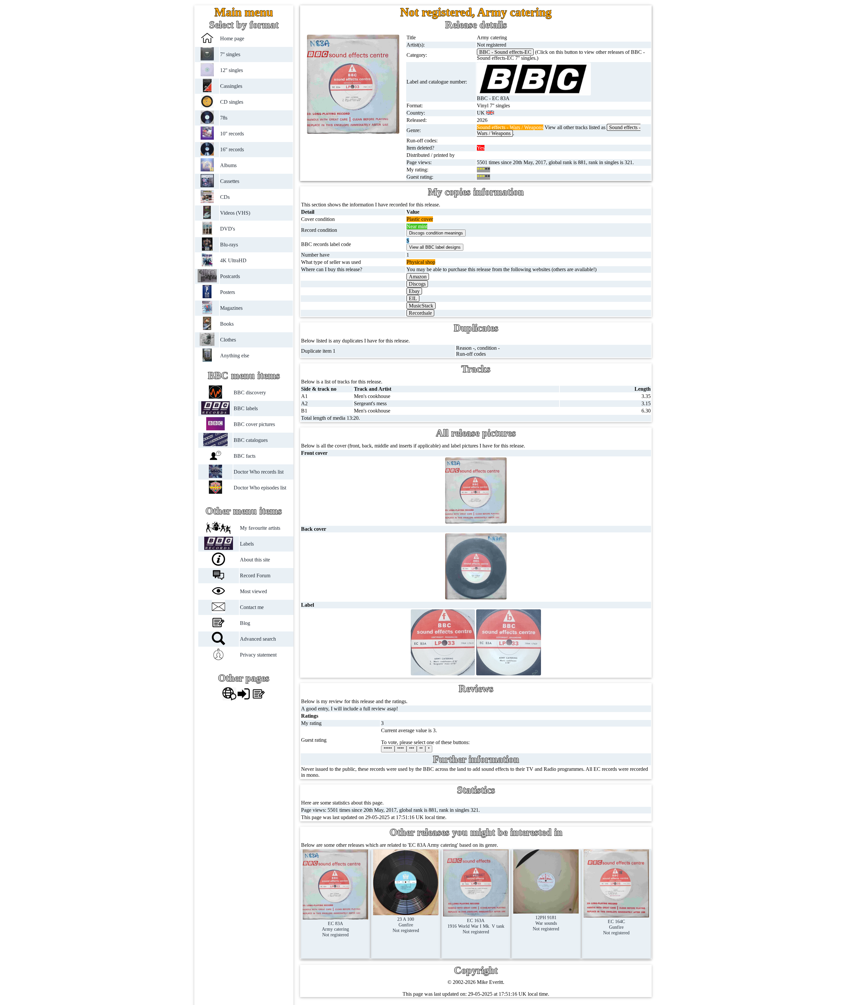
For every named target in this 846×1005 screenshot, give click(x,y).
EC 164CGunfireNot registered (616, 927)
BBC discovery (250, 392)
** (421, 748)
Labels (247, 544)
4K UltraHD (233, 260)
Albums (228, 165)
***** (388, 748)
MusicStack (421, 305)
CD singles (232, 102)
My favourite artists (260, 528)
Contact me (252, 607)
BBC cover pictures (254, 424)
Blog (245, 623)
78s (224, 118)
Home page (232, 38)
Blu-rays (229, 244)
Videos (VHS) (235, 213)
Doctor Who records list (259, 472)
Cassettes (230, 181)
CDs (225, 197)
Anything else (235, 355)
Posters (227, 292)
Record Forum (255, 575)
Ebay (414, 291)
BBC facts (244, 456)
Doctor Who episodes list (260, 487)
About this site (255, 559)
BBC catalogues (251, 440)
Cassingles (231, 86)
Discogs (417, 284)
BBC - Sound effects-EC (505, 52)
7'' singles (230, 54)
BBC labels (246, 408)
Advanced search (258, 639)
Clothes (228, 339)
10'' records (232, 133)
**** (400, 748)
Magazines (231, 308)
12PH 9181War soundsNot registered (546, 923)
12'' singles (231, 70)
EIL (413, 298)
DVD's (227, 229)
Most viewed (253, 591)
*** (411, 748)
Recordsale (420, 313)
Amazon (418, 276)
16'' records (232, 149)
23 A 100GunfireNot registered (406, 924)
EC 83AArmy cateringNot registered (335, 929)
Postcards (230, 276)
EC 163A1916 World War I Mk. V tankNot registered (475, 926)
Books (227, 324)
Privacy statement (258, 655)
